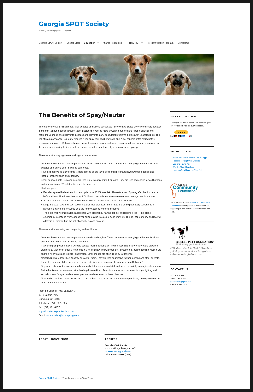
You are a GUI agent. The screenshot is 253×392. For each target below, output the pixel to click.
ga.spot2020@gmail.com (181, 281)
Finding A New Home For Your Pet (187, 170)
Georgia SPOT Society (74, 24)
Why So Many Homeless (183, 167)
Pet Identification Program (160, 43)
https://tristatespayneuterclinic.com (56, 311)
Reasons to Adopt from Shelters (186, 161)
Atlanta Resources (112, 43)
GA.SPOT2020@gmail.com (118, 351)
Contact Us (183, 43)
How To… (134, 43)
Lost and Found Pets (181, 164)
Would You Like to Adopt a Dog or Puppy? (190, 158)
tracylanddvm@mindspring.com (62, 315)
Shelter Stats (73, 43)
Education (89, 43)
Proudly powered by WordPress (77, 378)
